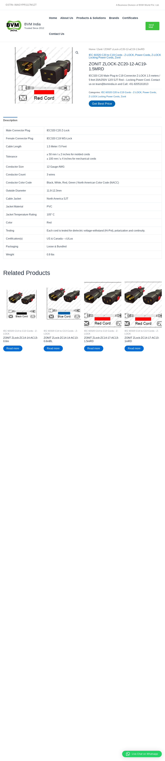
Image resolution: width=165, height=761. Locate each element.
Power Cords (142, 55)
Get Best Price (102, 103)
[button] (152, 26)
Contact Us (56, 33)
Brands (114, 18)
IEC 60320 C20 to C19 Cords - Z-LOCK (111, 55)
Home (53, 18)
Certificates (130, 18)
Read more (12, 348)
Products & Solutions (91, 18)
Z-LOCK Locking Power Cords (104, 96)
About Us (66, 18)
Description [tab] (10, 120)
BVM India (32, 24)
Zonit (99, 49)
